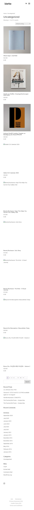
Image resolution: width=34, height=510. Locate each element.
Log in (5, 466)
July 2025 (6, 418)
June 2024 (6, 424)
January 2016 (7, 452)
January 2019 (7, 435)
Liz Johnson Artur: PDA (10, 389)
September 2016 (8, 443)
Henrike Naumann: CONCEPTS (12, 397)
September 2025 (8, 415)
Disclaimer (18, 499)
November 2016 (7, 440)
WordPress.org (7, 475)
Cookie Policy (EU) (16, 503)
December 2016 (7, 438)
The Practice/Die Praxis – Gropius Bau (14, 400)
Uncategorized (7, 459)
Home (5, 13)
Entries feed (6, 469)
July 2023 (6, 426)
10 (20, 378)
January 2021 (7, 432)
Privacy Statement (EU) (16, 501)
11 (23, 378)
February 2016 (7, 449)
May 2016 (6, 446)
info (12, 499)
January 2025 (7, 421)
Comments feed (7, 472)
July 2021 (6, 429)
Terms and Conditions (16, 505)
